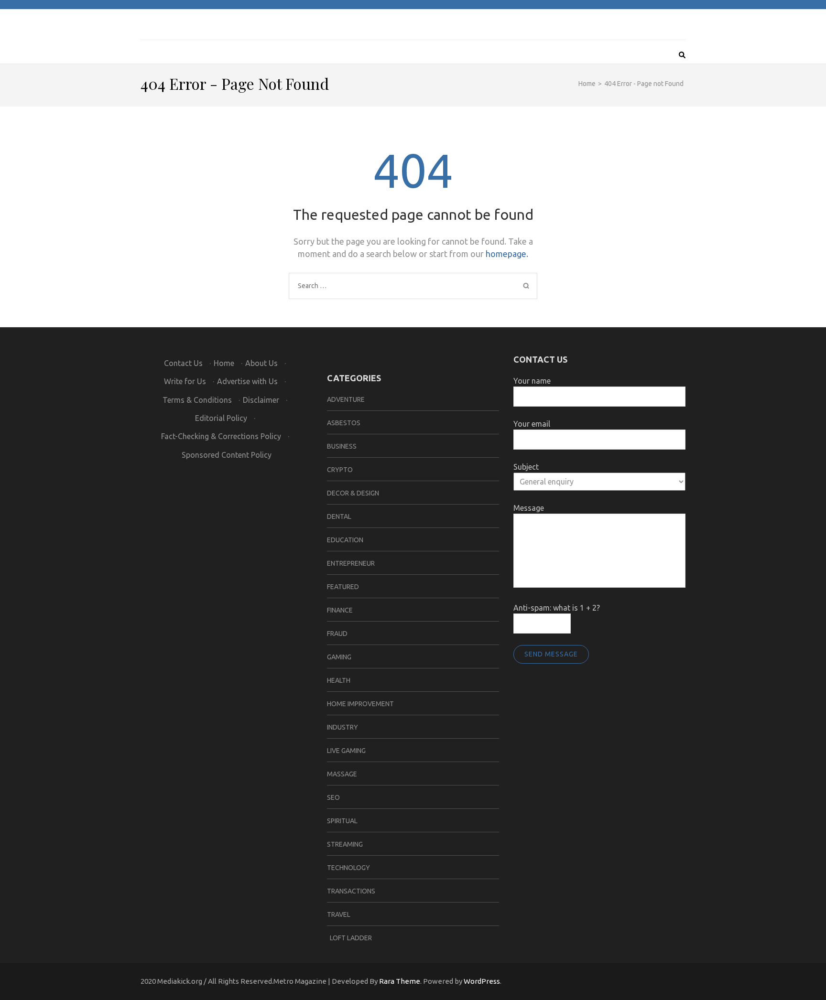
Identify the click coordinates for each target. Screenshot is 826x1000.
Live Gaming (346, 750)
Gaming (339, 657)
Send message (551, 654)
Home (224, 363)
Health (338, 680)
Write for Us (185, 381)
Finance (340, 610)
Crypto (340, 469)
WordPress (482, 981)
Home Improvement (360, 704)
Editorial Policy (221, 418)
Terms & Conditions (197, 400)
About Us (261, 363)
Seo (333, 797)
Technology (348, 867)
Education (345, 540)
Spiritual (342, 821)
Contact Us (183, 363)
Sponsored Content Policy (227, 455)
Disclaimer (261, 400)
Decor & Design (353, 493)
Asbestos (343, 423)
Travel (338, 914)
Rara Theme (399, 981)
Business (342, 446)
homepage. (507, 253)
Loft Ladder (349, 938)
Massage (342, 774)
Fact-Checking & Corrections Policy (221, 436)
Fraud (337, 633)
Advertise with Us (247, 381)
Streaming (345, 844)
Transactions (351, 891)
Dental (339, 516)
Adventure (346, 399)
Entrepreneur (351, 563)
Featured (343, 587)
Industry (342, 727)
